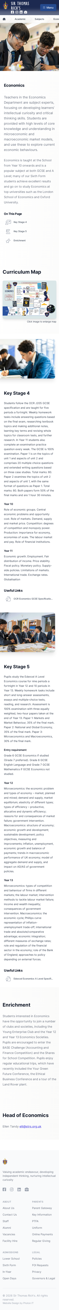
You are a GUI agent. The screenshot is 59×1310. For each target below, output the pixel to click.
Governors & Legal (43, 1278)
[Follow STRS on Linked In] (21, 12)
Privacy (36, 1271)
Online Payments (42, 1234)
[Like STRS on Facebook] (12, 12)
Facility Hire (10, 1240)
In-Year (7, 1271)
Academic (20, 19)
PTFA (35, 1221)
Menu (50, 7)
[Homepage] (5, 7)
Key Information (42, 1214)
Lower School (11, 1258)
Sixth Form (9, 1265)
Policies (37, 1258)
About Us (8, 1208)
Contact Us (10, 1214)
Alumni (7, 1227)
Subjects (39, 19)
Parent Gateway (42, 1208)
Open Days (9, 1278)
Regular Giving (41, 1240)
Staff (6, 1221)
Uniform (37, 1227)
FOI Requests (40, 1265)
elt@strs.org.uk (30, 1126)
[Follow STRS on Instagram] (17, 12)
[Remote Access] (25, 12)
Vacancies (9, 1234)
